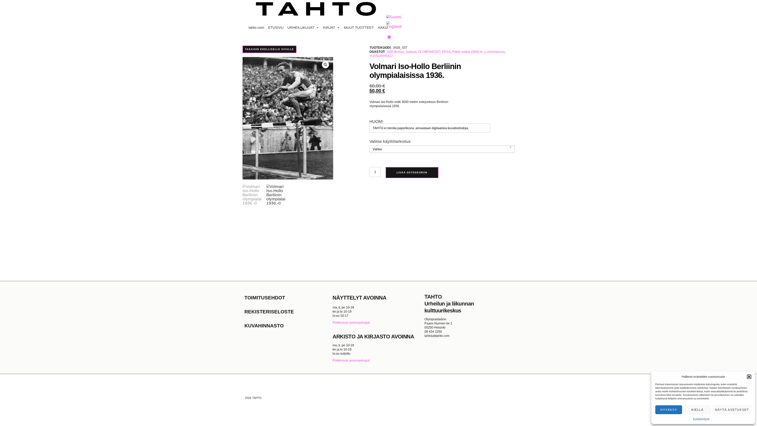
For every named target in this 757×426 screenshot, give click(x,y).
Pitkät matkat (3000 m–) (468, 51)
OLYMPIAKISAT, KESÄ (434, 51)
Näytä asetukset (732, 409)
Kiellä (697, 409)
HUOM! (376, 122)
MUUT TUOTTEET (359, 28)
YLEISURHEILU (381, 56)
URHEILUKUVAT (300, 28)
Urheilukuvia (495, 51)
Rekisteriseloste (269, 311)
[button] (749, 377)
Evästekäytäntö (701, 419)
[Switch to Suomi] (394, 17)
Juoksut (411, 51)
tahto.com (256, 28)
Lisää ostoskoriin (412, 172)
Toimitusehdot (264, 297)
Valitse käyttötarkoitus (390, 141)
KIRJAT (329, 28)
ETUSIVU (275, 28)
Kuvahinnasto (264, 325)
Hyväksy (668, 409)
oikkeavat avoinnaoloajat (352, 322)
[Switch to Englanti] (394, 25)
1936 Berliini (395, 51)
